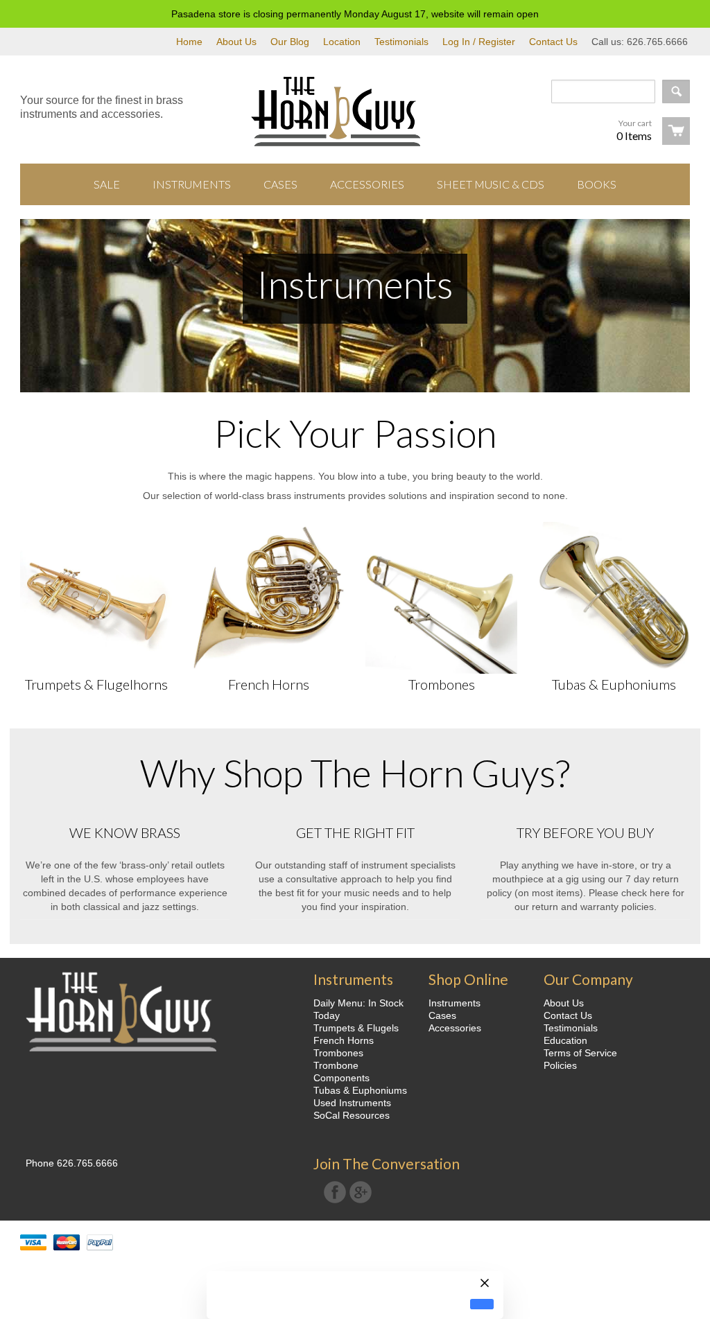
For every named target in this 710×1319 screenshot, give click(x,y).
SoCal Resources (351, 1115)
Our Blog (289, 41)
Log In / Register (478, 41)
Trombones (441, 684)
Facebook (335, 1192)
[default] (482, 1304)
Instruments (454, 1002)
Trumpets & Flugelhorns (96, 684)
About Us (236, 41)
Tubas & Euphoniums (614, 684)
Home (189, 41)
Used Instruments (352, 1102)
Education (565, 1040)
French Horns (268, 684)
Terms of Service (580, 1052)
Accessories (454, 1027)
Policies (560, 1065)
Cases (442, 1015)
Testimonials (401, 41)
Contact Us (553, 41)
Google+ (360, 1192)
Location (342, 41)
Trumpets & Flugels (356, 1027)
